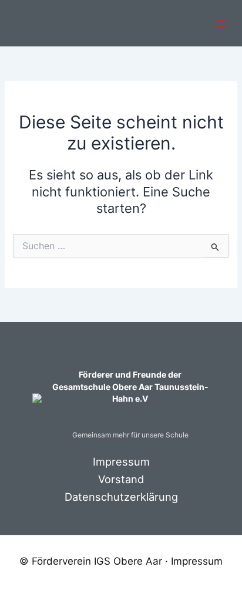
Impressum (121, 461)
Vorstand (121, 479)
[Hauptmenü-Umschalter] (221, 23)
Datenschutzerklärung (121, 496)
